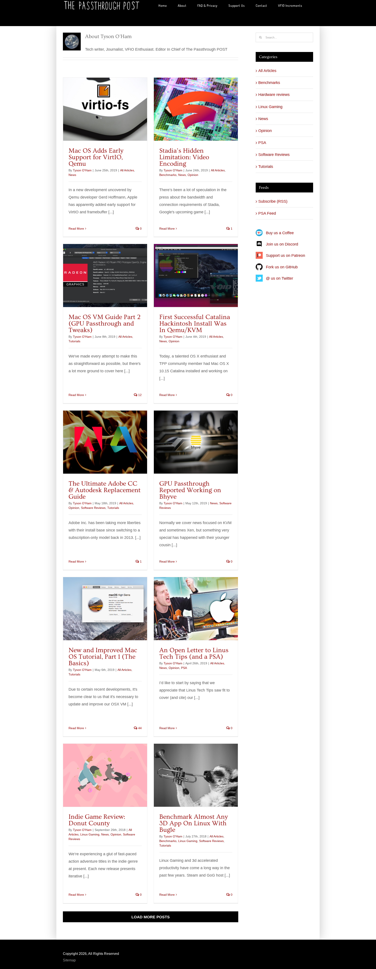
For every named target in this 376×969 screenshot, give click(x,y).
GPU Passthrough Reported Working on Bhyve (190, 490)
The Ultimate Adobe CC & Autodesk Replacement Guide (105, 490)
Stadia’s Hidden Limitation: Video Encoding (184, 157)
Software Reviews (93, 508)
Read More (76, 228)
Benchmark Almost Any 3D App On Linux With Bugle (193, 823)
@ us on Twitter (279, 278)
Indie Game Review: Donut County (97, 820)
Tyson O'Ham (82, 170)
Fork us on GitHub (282, 267)
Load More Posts (150, 917)
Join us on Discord (282, 244)
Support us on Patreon (285, 255)
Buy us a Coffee (280, 233)
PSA (184, 668)
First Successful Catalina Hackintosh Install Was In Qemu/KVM (194, 323)
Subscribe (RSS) (272, 201)
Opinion (193, 175)
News (72, 175)
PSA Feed (267, 213)
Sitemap (69, 960)
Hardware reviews (274, 94)
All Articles (127, 170)
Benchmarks (167, 175)
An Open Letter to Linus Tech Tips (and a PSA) (193, 653)
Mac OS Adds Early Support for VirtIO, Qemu (96, 157)
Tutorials (74, 341)
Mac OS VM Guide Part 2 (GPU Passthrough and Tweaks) (105, 323)
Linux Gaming (89, 834)
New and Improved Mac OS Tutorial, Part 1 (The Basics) (103, 657)
